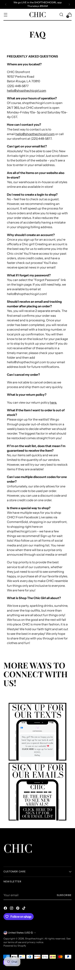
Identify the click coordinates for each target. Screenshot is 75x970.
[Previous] (6, 4)
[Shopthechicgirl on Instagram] (12, 908)
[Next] (69, 4)
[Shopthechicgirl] (37, 14)
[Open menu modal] (5, 15)
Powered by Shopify (14, 945)
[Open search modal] (61, 15)
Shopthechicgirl (34, 938)
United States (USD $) (20, 932)
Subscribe (64, 895)
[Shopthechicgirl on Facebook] (5, 908)
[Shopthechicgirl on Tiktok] (24, 908)
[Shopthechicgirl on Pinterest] (18, 908)
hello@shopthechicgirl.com (26, 90)
